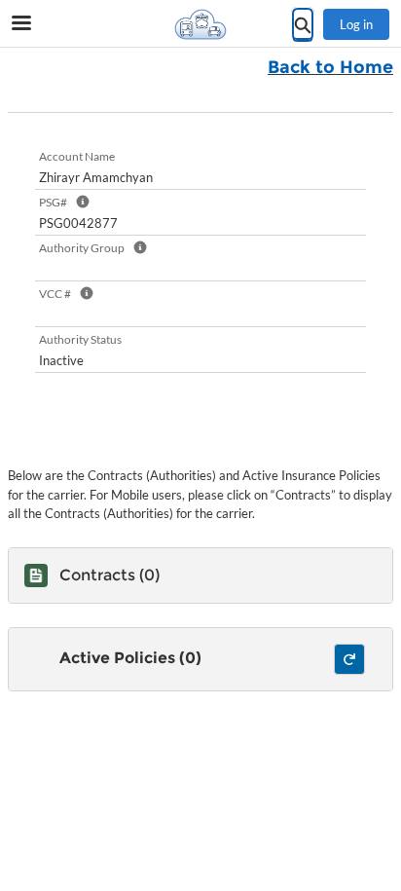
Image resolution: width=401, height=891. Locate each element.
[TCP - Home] (200, 24)
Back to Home (330, 67)
